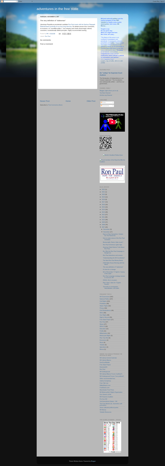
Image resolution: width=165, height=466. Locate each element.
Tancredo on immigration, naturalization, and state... (111, 287)
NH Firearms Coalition (106, 397)
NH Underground (105, 371)
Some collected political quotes (109, 407)
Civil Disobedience (105, 310)
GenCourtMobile (105, 362)
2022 (103, 189)
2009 (103, 222)
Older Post (91, 101)
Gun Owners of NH (105, 394)
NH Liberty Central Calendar (108, 358)
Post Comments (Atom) (55, 105)
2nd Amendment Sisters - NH (108, 401)
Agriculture (103, 347)
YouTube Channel (105, 93)
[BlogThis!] (65, 34)
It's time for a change (109, 269)
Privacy (102, 308)
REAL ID (102, 326)
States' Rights (104, 306)
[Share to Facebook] (68, 34)
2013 (103, 212)
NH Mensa (103, 410)
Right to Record (104, 317)
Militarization (103, 333)
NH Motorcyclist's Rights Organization (111, 392)
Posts (104, 102)
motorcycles (105, 24)
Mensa (102, 349)
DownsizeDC (103, 367)
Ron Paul (47, 36)
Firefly (101, 331)
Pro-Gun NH (103, 399)
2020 (103, 194)
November (106, 232)
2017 (103, 202)
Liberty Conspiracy (105, 381)
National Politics (104, 299)
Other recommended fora (107, 378)
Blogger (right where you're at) (109, 90)
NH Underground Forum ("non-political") (112, 376)
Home (68, 101)
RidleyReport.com (105, 385)
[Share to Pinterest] (70, 34)
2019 (103, 197)
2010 (103, 219)
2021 (103, 192)
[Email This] (63, 34)
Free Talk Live (104, 383)
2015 (103, 207)
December (106, 229)
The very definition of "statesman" (113, 267)
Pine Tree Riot (104, 338)
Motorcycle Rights (105, 335)
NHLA (101, 312)
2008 (103, 224)
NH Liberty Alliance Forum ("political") (111, 374)
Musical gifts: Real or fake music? (113, 242)
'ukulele (103, 22)
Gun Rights (103, 315)
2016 (103, 204)
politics (115, 18)
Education (103, 328)
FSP (117, 20)
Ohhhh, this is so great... (110, 280)
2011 (103, 217)
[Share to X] (67, 34)
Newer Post (45, 101)
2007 (103, 227)
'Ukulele (102, 344)
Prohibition (103, 303)
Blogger (93, 461)
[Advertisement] (68, 94)
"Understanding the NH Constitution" (114, 258)
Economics (103, 340)
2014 (103, 209)
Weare (102, 324)
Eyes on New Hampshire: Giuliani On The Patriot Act (113, 234)
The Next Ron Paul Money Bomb (113, 260)
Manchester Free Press (107, 390)
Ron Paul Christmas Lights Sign (112, 244)
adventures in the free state (57, 9)
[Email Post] (59, 33)
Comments (105, 105)
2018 (103, 199)
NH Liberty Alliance (105, 360)
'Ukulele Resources (105, 412)
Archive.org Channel (106, 95)
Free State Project (105, 319)
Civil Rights (103, 301)
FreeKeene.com (104, 387)
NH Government (105, 296)
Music (101, 342)
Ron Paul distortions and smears (113, 255)
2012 (103, 214)
